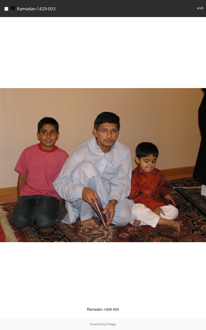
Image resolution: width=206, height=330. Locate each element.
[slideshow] (13, 8)
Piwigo (111, 324)
